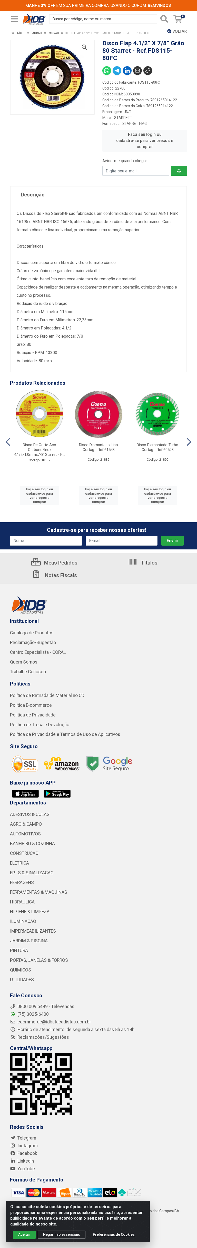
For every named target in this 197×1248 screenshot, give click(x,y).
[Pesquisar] (164, 19)
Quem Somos (23, 662)
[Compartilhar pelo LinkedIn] (127, 70)
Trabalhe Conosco (28, 671)
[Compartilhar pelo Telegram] (117, 70)
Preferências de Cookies (114, 1234)
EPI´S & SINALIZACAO (32, 872)
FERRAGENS (22, 882)
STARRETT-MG (134, 124)
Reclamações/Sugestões (42, 1037)
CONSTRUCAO (24, 853)
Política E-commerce (31, 705)
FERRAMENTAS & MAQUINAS (38, 892)
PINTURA (19, 950)
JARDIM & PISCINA (29, 940)
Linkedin (25, 1161)
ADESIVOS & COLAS (30, 814)
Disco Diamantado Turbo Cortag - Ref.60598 (157, 447)
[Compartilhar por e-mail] (137, 70)
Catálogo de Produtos (32, 632)
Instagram (27, 1145)
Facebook (26, 1153)
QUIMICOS (20, 970)
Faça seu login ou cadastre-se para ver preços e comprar (144, 140)
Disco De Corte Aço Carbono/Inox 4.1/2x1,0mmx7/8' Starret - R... (39, 450)
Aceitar (24, 1234)
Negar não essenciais (61, 1234)
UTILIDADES (22, 979)
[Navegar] (8, 442)
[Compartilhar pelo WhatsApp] (106, 70)
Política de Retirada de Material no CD (47, 695)
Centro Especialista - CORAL (38, 652)
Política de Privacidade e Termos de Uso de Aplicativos (65, 734)
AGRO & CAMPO (26, 824)
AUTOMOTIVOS (25, 833)
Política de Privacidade (33, 714)
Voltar (179, 31)
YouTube (25, 1168)
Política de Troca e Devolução (39, 724)
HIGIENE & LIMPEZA (30, 911)
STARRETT (123, 118)
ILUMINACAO (23, 921)
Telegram (26, 1138)
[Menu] (14, 19)
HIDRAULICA (22, 901)
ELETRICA (19, 863)
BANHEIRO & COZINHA (32, 843)
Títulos (148, 563)
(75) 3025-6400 (32, 1014)
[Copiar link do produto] (147, 70)
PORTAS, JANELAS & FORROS (39, 960)
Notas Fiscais (60, 575)
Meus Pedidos (60, 563)
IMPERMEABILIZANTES (33, 931)
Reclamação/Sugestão (33, 642)
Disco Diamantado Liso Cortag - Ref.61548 (98, 447)
